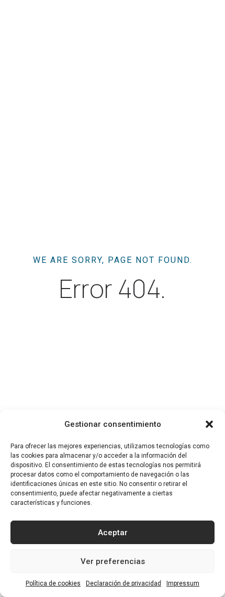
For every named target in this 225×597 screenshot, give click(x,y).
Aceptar (113, 532)
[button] (209, 424)
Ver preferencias (113, 561)
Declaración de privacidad (123, 583)
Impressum (182, 583)
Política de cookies (53, 583)
